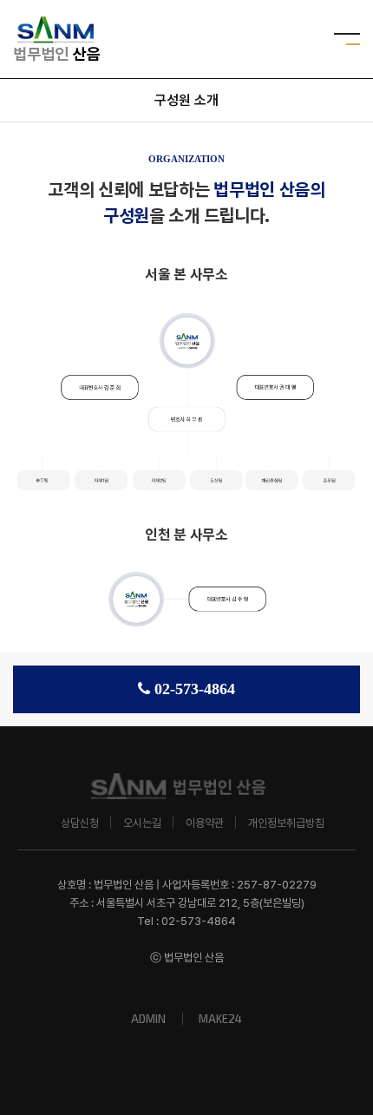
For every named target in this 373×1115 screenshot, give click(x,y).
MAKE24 (220, 1019)
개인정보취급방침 (286, 823)
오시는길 (142, 823)
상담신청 (80, 823)
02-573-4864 (194, 689)
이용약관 (205, 823)
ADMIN (148, 1019)
